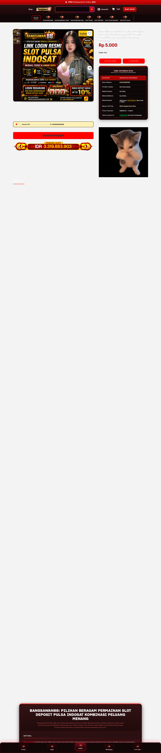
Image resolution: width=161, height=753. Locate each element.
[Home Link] (44, 9)
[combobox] (72, 9)
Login (52, 749)
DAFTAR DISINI (110, 61)
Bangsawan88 (29, 742)
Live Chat (137, 749)
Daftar (80, 748)
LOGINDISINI (134, 61)
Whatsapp (109, 749)
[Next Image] (90, 68)
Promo (23, 749)
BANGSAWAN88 (53, 135)
